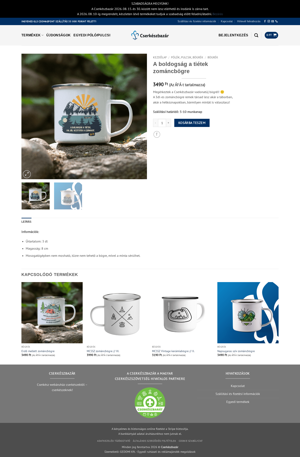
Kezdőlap (160, 57)
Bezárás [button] (217, 14)
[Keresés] (256, 35)
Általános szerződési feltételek (154, 440)
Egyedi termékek (237, 402)
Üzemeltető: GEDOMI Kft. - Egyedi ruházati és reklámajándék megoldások (150, 452)
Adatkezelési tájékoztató (113, 440)
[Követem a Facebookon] (265, 21)
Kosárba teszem (192, 123)
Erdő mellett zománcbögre (37, 351)
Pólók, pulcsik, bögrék (187, 57)
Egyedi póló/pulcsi (91, 35)
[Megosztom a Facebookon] (156, 134)
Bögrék (213, 57)
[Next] (139, 116)
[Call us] (276, 21)
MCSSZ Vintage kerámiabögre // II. (173, 351)
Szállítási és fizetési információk (197, 21)
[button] (233, 35)
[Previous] (29, 116)
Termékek (31, 35)
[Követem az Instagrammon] (269, 21)
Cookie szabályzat (191, 440)
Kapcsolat (227, 21)
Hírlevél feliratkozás (249, 21)
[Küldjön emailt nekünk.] (272, 21)
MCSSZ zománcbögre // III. (103, 351)
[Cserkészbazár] (150, 35)
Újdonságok (58, 35)
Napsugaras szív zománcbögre (236, 351)
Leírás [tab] (26, 221)
